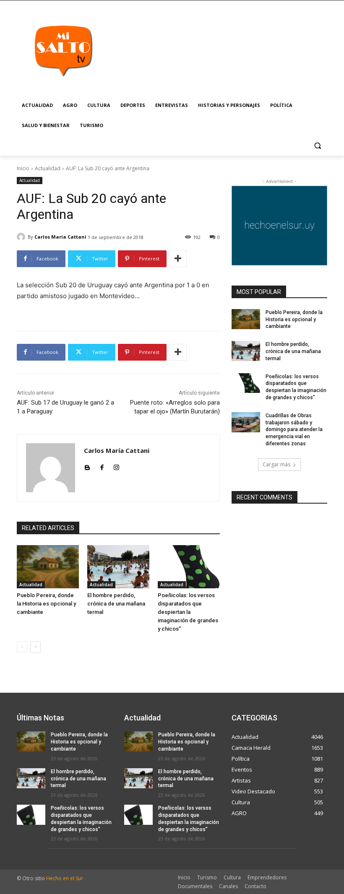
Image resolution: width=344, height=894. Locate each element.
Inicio (23, 168)
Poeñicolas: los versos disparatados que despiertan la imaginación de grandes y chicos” (188, 612)
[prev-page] (22, 647)
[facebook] (102, 466)
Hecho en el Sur (64, 878)
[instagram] (116, 466)
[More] (178, 258)
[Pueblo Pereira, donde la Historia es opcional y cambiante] (48, 567)
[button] (317, 146)
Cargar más (276, 464)
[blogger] (87, 466)
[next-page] (35, 647)
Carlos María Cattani (60, 237)
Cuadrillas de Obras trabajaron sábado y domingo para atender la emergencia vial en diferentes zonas (294, 430)
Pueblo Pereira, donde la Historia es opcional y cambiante (46, 603)
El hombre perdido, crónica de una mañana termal (116, 603)
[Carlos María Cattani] (22, 237)
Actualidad (47, 168)
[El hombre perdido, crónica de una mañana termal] (118, 567)
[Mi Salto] (63, 50)
